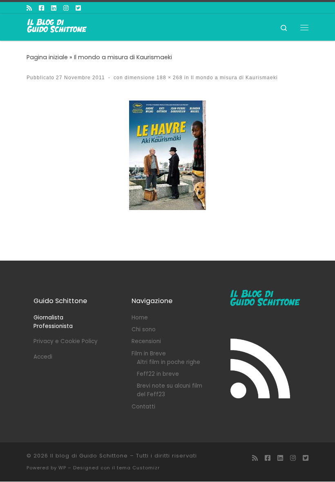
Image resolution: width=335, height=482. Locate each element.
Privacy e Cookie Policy (66, 341)
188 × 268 (169, 77)
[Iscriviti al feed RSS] (29, 8)
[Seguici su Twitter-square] (78, 8)
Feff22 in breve (158, 374)
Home (140, 317)
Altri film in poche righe (168, 362)
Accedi (43, 357)
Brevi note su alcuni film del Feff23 (169, 390)
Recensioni (146, 341)
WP (62, 467)
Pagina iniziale (47, 57)
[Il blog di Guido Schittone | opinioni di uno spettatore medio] (57, 26)
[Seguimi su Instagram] (66, 8)
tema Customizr (138, 467)
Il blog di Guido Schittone (89, 456)
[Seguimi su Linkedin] (53, 8)
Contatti (143, 407)
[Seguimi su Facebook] (41, 8)
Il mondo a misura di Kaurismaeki (123, 57)
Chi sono (144, 329)
